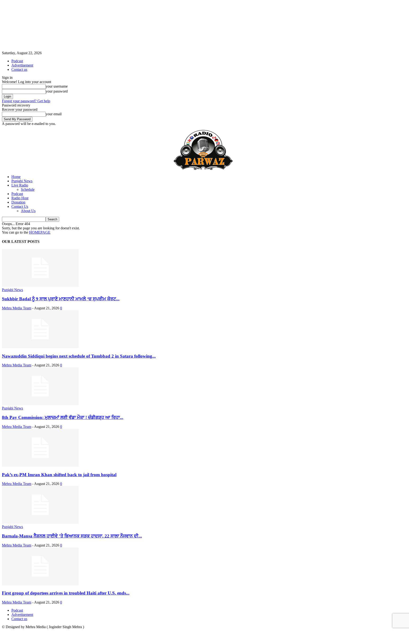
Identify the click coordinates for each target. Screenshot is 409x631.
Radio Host (19, 198)
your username (57, 86)
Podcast (17, 61)
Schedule (28, 189)
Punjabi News (21, 181)
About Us (28, 211)
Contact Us (19, 206)
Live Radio (19, 185)
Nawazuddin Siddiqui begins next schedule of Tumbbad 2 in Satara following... (79, 356)
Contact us (19, 69)
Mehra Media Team (16, 308)
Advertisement (22, 65)
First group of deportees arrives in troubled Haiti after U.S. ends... (65, 593)
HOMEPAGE (39, 232)
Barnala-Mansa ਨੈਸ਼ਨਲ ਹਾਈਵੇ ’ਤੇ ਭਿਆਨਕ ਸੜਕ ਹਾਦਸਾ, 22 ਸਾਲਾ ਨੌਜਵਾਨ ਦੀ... (72, 535)
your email (54, 114)
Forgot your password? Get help (26, 101)
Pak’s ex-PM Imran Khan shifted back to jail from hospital (59, 474)
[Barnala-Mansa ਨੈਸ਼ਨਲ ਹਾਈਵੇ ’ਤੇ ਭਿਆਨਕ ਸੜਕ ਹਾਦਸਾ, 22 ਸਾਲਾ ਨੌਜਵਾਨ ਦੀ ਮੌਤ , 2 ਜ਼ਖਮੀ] (40, 522)
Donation (18, 202)
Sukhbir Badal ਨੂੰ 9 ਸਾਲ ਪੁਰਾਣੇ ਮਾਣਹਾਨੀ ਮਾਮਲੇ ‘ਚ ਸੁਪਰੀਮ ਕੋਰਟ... (61, 298)
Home (16, 177)
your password (57, 91)
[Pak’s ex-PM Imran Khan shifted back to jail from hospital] (40, 465)
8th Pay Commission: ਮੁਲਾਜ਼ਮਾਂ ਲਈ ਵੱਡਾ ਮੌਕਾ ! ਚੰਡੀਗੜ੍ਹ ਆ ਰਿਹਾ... (62, 417)
